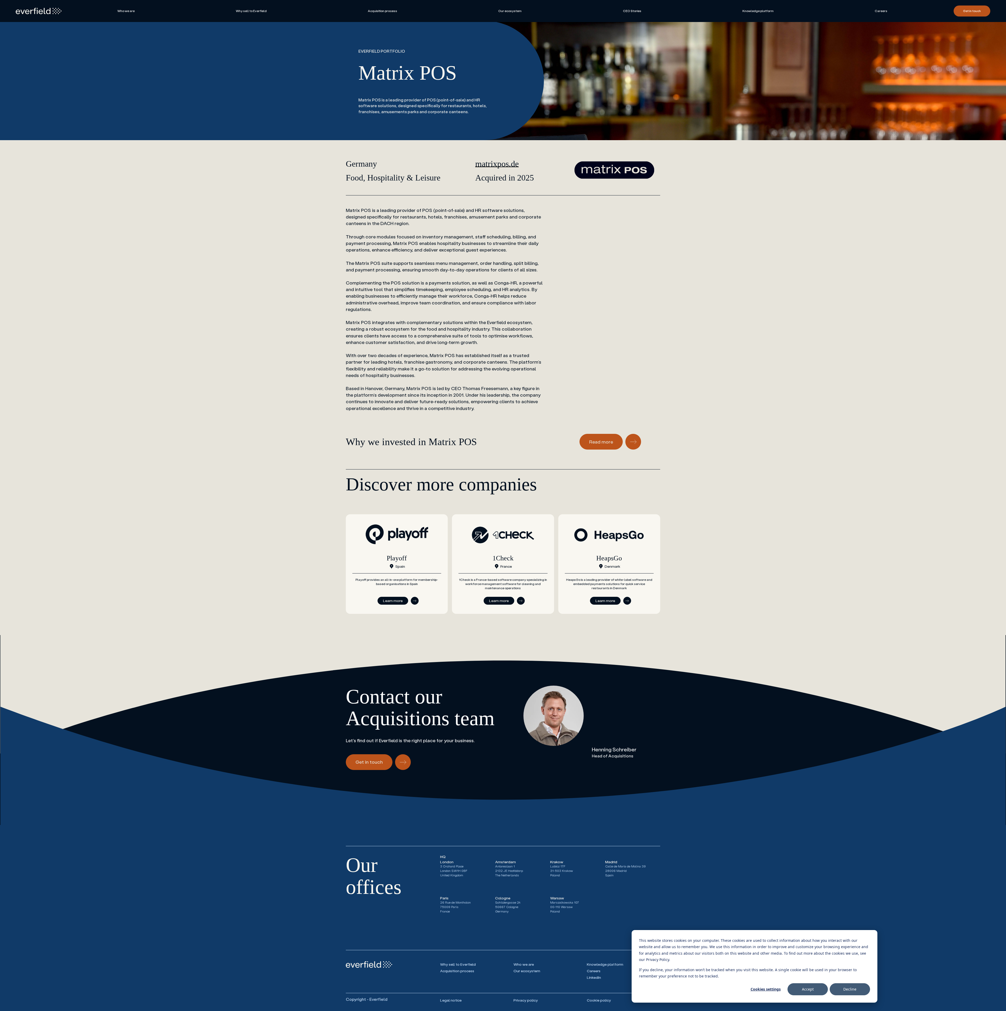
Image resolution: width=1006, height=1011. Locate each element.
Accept (808, 989)
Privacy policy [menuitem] (526, 1000)
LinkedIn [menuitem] (594, 977)
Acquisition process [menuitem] (382, 11)
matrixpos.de (497, 163)
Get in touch (972, 11)
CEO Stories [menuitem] (632, 11)
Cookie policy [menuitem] (599, 1000)
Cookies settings (766, 989)
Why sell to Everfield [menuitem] (251, 11)
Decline (849, 989)
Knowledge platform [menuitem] (758, 11)
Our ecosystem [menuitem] (510, 11)
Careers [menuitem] (881, 11)
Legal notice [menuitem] (451, 1000)
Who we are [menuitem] (126, 11)
